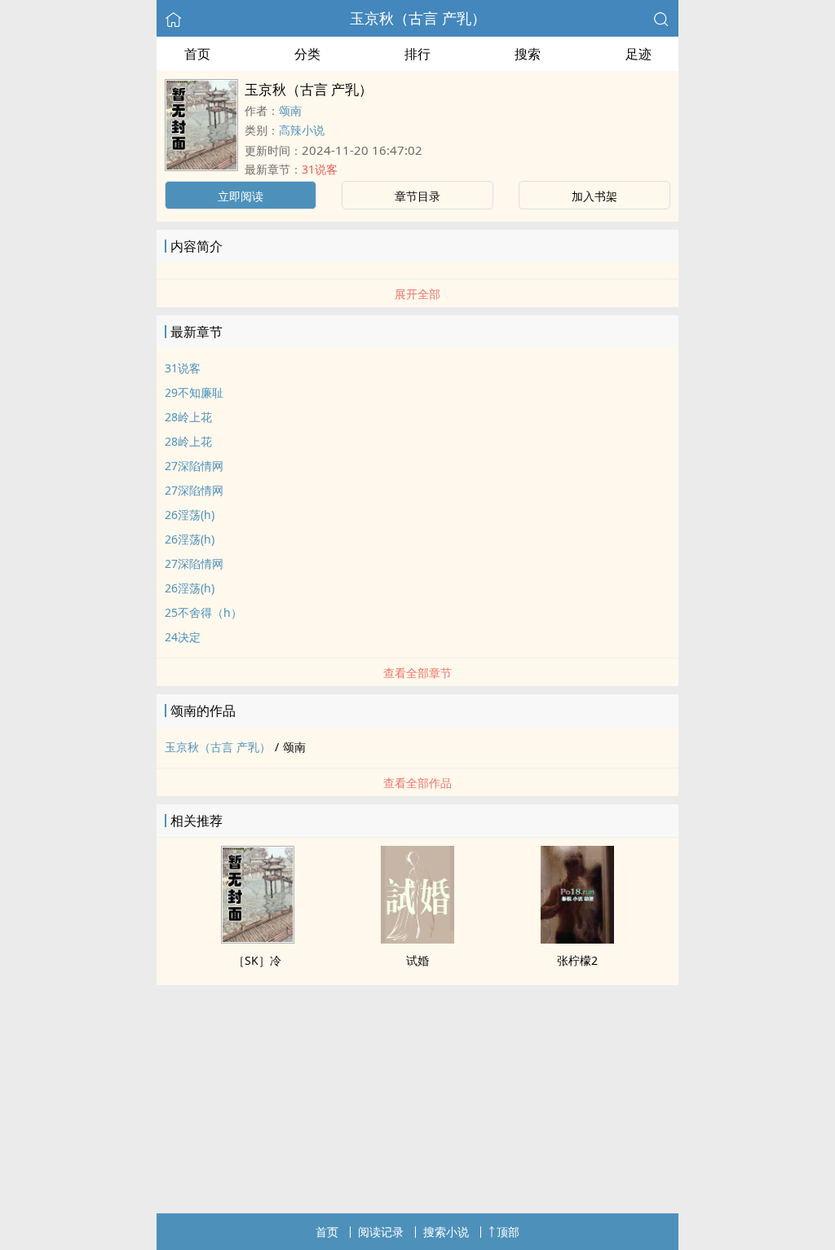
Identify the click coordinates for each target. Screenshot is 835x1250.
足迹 (638, 54)
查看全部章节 (417, 672)
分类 (307, 54)
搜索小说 (446, 1231)
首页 (197, 54)
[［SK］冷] (257, 939)
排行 (417, 54)
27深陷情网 (194, 465)
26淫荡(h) (189, 514)
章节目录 (417, 196)
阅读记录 (381, 1231)
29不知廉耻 (194, 392)
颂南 (290, 110)
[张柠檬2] (577, 939)
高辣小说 (302, 130)
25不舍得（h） (203, 612)
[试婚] (417, 939)
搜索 (528, 54)
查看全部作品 (417, 782)
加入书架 (594, 196)
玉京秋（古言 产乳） (418, 18)
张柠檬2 (577, 960)
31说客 (320, 169)
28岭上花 (188, 417)
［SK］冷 (257, 960)
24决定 (183, 637)
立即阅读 (240, 196)
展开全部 (417, 293)
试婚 (417, 960)
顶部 (508, 1231)
